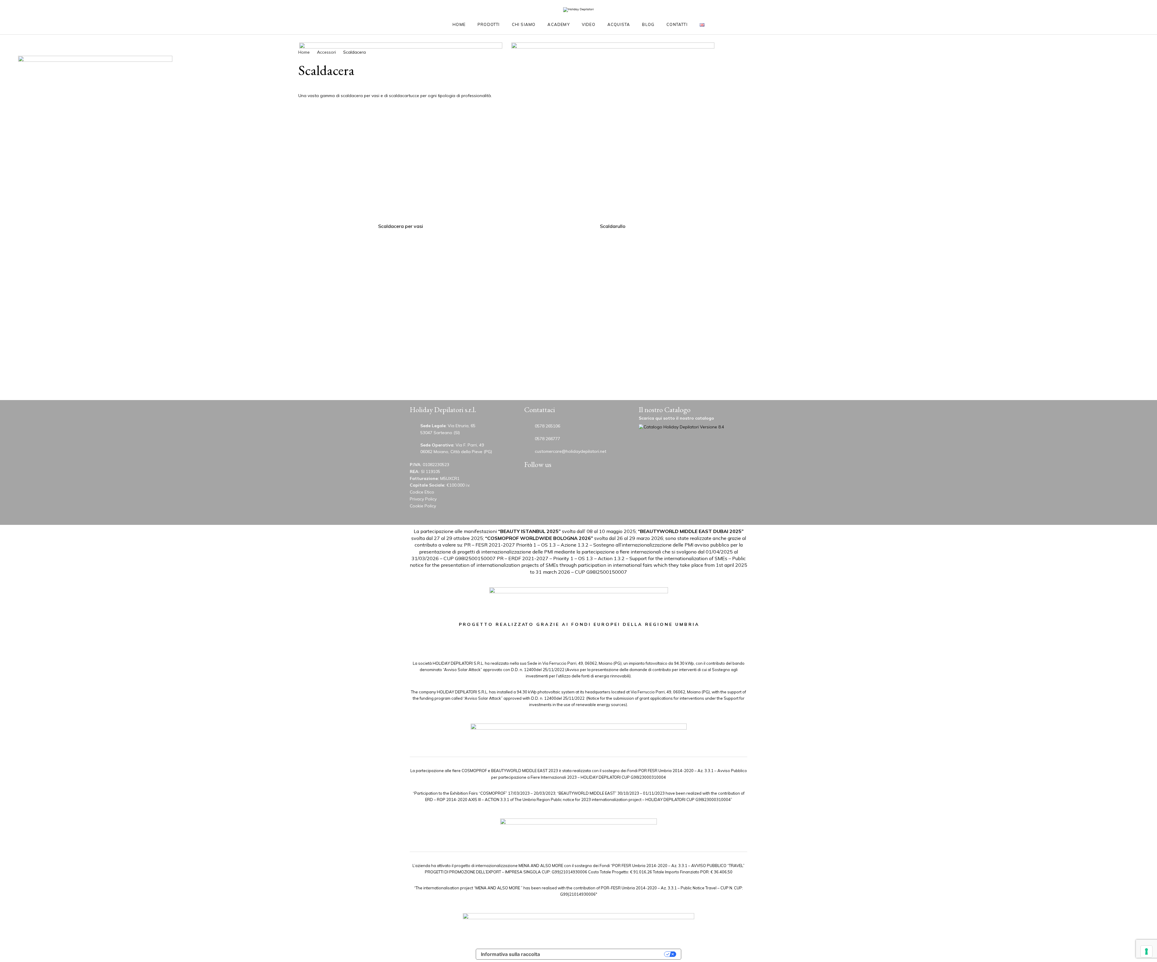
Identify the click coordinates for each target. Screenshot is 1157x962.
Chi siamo (524, 24)
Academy (558, 24)
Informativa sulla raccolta (510, 954)
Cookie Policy (423, 506)
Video (588, 24)
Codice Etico (422, 492)
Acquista (618, 24)
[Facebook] (590, 483)
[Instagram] (571, 483)
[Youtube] (533, 483)
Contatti (677, 24)
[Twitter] (552, 483)
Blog (648, 24)
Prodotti (489, 24)
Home (459, 24)
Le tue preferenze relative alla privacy (605, 954)
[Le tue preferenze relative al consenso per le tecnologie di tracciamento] (1146, 951)
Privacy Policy (423, 499)
